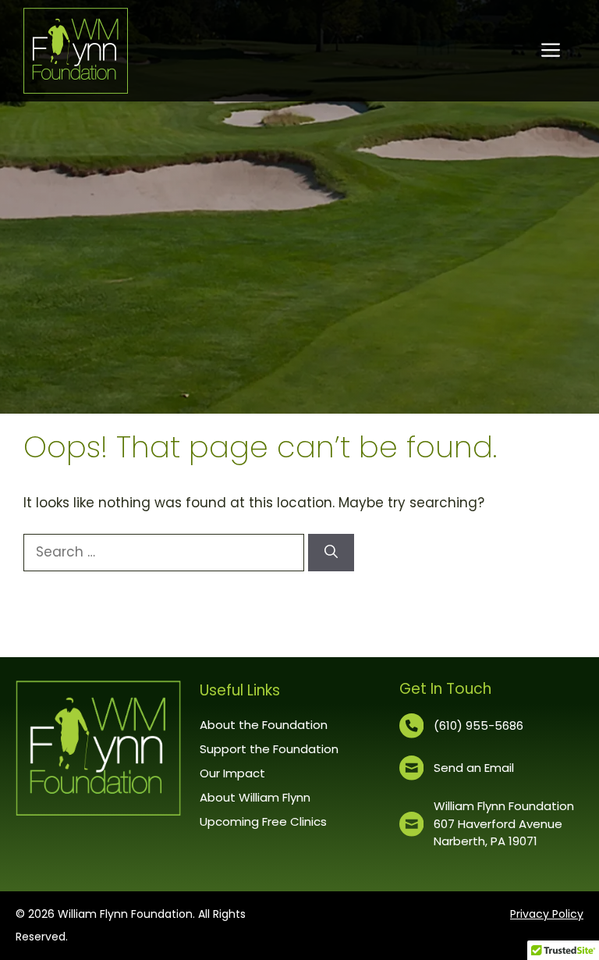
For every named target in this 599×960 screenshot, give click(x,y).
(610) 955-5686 (478, 725)
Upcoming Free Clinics (263, 821)
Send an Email (474, 767)
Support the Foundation (269, 749)
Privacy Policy (546, 914)
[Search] (331, 552)
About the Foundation (264, 724)
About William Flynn (255, 797)
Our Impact (232, 773)
